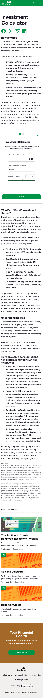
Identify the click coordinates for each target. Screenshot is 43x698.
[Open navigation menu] (40, 3)
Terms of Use (34, 686)
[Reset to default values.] (38, 139)
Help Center (8, 686)
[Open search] (34, 3)
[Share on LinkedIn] (24, 31)
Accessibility (21, 686)
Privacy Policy (21, 691)
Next (21, 200)
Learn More (21, 663)
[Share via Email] (17, 31)
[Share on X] (10, 31)
